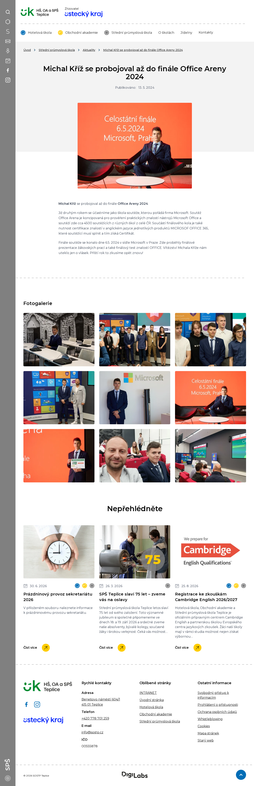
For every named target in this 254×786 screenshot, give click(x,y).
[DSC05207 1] (58, 455)
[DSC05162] (58, 339)
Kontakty (206, 32)
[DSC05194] (58, 397)
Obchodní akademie (81, 33)
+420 (85, 718)
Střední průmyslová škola (132, 33)
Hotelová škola (40, 33)
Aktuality (89, 50)
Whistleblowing (210, 719)
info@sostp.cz (92, 732)
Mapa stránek (208, 733)
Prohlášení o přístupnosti (218, 705)
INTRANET (148, 693)
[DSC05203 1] (210, 397)
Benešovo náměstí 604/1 (101, 699)
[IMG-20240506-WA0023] (210, 455)
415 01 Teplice (92, 704)
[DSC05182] (134, 339)
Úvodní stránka (152, 700)
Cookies (204, 726)
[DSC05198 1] (134, 397)
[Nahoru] (241, 775)
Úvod (27, 50)
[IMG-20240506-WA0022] (134, 455)
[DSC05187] (210, 339)
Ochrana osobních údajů (217, 712)
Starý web (206, 740)
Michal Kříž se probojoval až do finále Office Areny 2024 (143, 50)
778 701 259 (99, 718)
